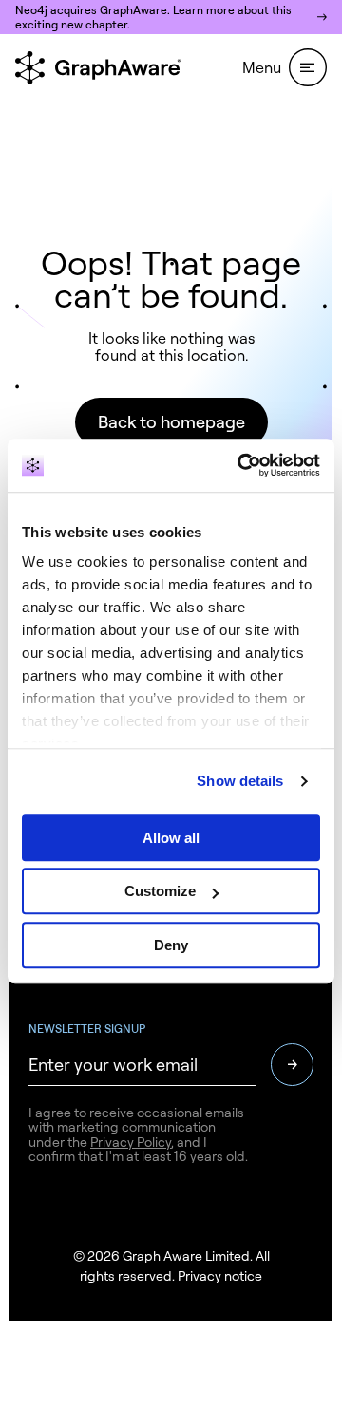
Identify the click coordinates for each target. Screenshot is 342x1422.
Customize (160, 891)
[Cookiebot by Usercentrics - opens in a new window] (241, 465)
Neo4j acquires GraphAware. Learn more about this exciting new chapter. (153, 17)
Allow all (171, 838)
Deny (171, 945)
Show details (240, 781)
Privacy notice (220, 1275)
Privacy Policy (130, 1141)
